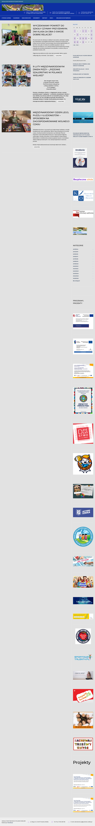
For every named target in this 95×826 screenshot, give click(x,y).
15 (74, 38)
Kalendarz (16, 18)
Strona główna (6, 18)
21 (91, 38)
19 (85, 38)
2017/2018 (75, 259)
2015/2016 (75, 254)
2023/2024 (76, 273)
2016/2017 (75, 256)
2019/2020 (75, 263)
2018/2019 (75, 261)
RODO (51, 18)
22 (74, 42)
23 (77, 42)
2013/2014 (75, 249)
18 (83, 38)
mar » (77, 45)
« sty (74, 45)
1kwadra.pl (10, 822)
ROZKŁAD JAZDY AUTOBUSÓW (81, 74)
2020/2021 (75, 266)
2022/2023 (76, 271)
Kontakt (44, 18)
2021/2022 (75, 268)
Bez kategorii (76, 280)
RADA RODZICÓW (26, 18)
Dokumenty (36, 18)
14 (91, 34)
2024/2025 (76, 276)
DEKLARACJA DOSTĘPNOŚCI (63, 18)
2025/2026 (75, 278)
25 (83, 42)
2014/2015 (75, 251)
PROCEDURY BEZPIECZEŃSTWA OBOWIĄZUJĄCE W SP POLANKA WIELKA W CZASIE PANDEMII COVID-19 (83, 135)
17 (80, 38)
